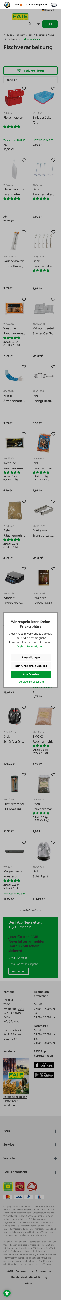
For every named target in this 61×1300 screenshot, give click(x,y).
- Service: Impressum (30, 681)
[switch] (54, 5)
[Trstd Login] (56, 4)
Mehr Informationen (30, 646)
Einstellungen (31, 657)
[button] (7, 1293)
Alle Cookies (31, 674)
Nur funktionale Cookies (31, 666)
